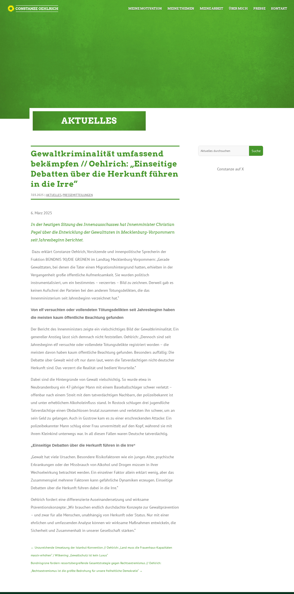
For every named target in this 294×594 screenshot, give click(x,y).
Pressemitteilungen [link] (78, 195)
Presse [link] (259, 8)
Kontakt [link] (279, 8)
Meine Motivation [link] (145, 8)
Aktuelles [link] (53, 195)
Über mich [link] (238, 8)
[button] (256, 151)
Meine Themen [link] (180, 8)
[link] (33, 8)
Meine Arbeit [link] (211, 8)
